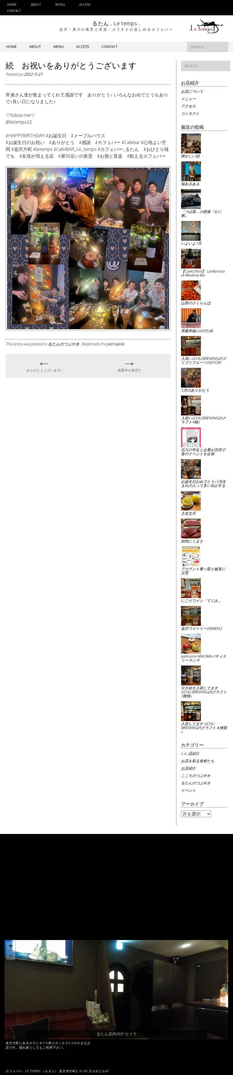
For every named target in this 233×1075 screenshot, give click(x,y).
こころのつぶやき (196, 775)
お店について (192, 91)
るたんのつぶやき (64, 343)
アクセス (188, 106)
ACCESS (84, 4)
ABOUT (36, 4)
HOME (12, 4)
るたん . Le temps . (116, 23)
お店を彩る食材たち (197, 761)
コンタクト (190, 113)
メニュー (188, 98)
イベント (188, 790)
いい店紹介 (190, 753)
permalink (115, 343)
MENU (60, 4)
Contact (14, 10)
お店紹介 (188, 768)
